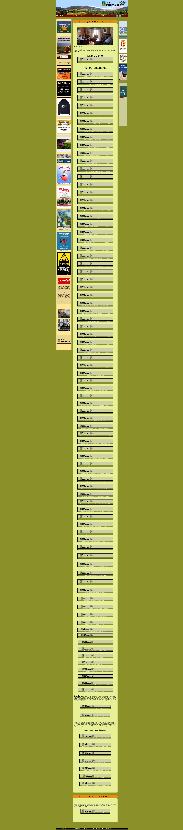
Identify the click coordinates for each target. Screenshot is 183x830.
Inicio (57, 15)
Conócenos (63, 15)
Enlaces (92, 15)
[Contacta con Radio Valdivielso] (120, 16)
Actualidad (69, 15)
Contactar (97, 15)
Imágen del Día (60, 135)
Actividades (76, 15)
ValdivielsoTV (104, 15)
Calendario (67, 135)
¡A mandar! (111, 15)
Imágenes (82, 15)
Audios (87, 15)
